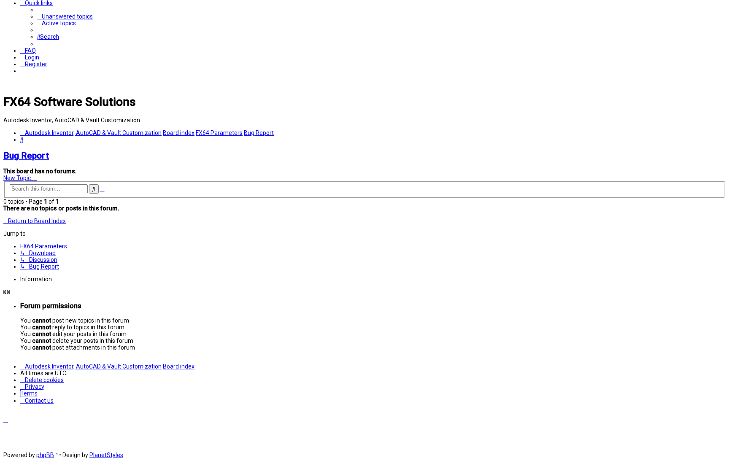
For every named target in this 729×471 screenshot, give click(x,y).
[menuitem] (65, 16)
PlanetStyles (106, 455)
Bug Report (26, 156)
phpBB (45, 455)
